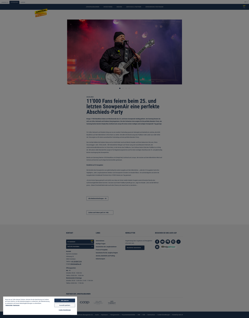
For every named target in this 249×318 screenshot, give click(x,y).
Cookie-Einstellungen (65, 310)
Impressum (16, 305)
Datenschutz (9, 305)
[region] (40, 306)
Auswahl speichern (64, 305)
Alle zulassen (65, 300)
